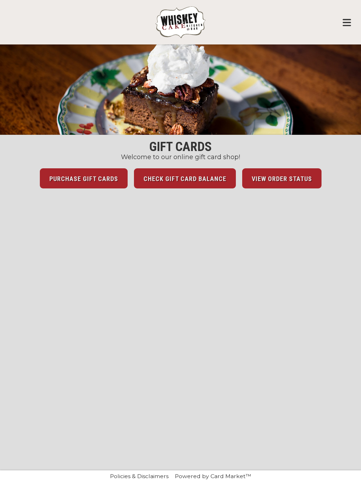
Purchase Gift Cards (83, 178)
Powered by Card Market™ (213, 476)
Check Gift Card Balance (184, 178)
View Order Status (282, 178)
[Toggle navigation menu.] (347, 22)
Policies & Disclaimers (139, 476)
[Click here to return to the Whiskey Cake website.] (180, 22)
